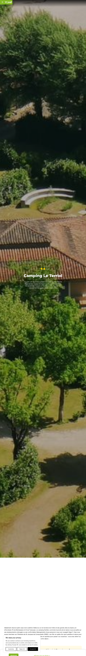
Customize (11, 649)
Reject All (22, 649)
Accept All (33, 649)
